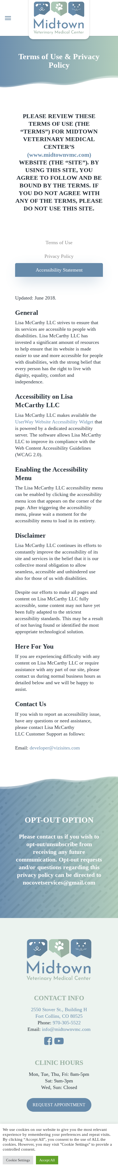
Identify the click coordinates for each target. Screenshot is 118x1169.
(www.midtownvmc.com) (59, 155)
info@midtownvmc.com (66, 1029)
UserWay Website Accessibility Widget (54, 421)
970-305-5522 (67, 1022)
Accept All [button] (47, 1160)
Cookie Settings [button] (18, 1160)
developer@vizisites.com (55, 748)
